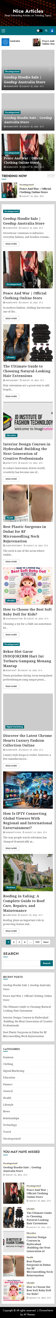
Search (11, 953)
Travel (7, 1131)
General (8, 1091)
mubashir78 (12, 86)
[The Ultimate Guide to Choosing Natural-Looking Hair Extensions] (28, 342)
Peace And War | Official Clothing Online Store (23, 160)
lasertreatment (14, 546)
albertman (11, 915)
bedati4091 (11, 670)
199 (37, 942)
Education (11, 435)
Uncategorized (12, 71)
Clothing (8, 1064)
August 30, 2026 (30, 86)
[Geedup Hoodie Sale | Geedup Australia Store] (28, 211)
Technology (10, 1125)
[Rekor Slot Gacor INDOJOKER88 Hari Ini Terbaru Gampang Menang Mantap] (28, 644)
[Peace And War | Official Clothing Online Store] (9, 190)
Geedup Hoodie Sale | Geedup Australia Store (24, 79)
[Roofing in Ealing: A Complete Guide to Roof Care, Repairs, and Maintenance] (28, 872)
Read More (11, 244)
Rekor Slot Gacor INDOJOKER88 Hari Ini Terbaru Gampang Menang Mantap (27, 658)
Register (52, 30)
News (9, 804)
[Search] (46, 31)
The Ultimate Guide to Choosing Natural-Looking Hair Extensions (26, 371)
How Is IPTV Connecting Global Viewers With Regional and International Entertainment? (27, 820)
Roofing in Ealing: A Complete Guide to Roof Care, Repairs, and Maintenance (24, 903)
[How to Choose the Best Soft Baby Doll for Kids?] (28, 586)
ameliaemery (12, 380)
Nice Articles (28, 11)
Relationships (11, 1118)
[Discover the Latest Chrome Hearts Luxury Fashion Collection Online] (28, 712)
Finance (7, 1084)
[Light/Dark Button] (40, 30)
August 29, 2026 (29, 463)
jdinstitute (11, 463)
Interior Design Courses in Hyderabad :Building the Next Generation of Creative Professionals (26, 451)
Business (11, 887)
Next (46, 942)
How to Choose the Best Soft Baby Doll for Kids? (27, 611)
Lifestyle (11, 357)
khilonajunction (14, 619)
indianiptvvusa (13, 832)
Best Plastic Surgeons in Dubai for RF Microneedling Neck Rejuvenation (24, 533)
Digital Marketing (15, 726)
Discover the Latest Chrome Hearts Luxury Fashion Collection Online (27, 740)
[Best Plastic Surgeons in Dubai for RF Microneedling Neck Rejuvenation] (28, 503)
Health (10, 517)
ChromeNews (46, 1310)
